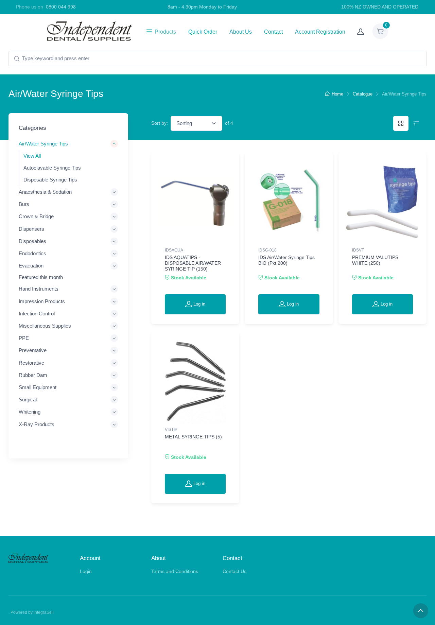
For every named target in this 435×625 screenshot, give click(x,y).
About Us (240, 32)
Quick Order (202, 32)
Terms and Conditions (174, 571)
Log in (198, 304)
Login (86, 571)
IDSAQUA (174, 250)
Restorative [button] (31, 362)
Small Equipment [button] (37, 387)
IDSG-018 (267, 250)
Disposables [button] (32, 241)
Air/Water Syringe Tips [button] (43, 143)
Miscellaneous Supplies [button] (45, 326)
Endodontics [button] (32, 253)
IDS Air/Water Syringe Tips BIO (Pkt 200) (286, 260)
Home (337, 94)
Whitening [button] (29, 412)
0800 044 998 (61, 7)
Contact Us (234, 571)
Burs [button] (24, 204)
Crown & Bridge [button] (36, 216)
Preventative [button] (33, 350)
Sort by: (159, 123)
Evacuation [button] (31, 265)
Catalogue (362, 94)
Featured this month (41, 277)
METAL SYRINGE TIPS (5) (193, 436)
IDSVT (358, 250)
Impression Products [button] (42, 301)
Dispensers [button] (31, 228)
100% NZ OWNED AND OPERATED (379, 7)
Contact (273, 32)
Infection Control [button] (37, 313)
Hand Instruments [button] (38, 289)
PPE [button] (24, 338)
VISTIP (171, 429)
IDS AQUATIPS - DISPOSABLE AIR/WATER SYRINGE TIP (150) (193, 263)
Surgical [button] (28, 399)
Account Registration (320, 32)
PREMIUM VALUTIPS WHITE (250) (375, 260)
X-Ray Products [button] (36, 424)
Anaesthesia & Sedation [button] (45, 191)
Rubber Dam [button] (33, 375)
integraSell (44, 612)
